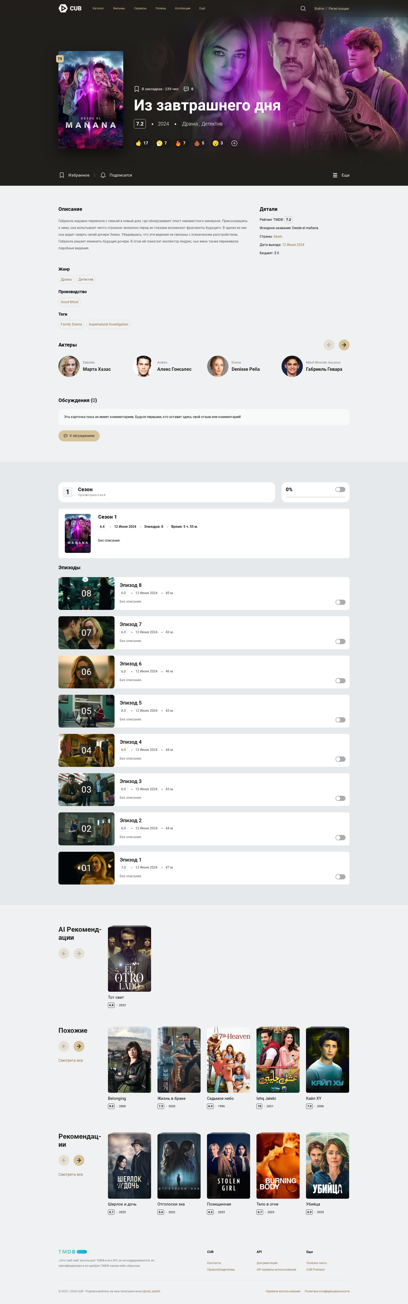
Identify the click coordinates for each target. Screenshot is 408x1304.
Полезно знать (316, 1263)
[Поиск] (303, 8)
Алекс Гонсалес (174, 369)
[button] (344, 345)
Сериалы (140, 8)
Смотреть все (70, 1060)
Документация (267, 1263)
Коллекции (182, 8)
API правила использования (276, 1269)
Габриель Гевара (324, 369)
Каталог (98, 8)
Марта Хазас (97, 369)
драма (190, 124)
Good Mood (69, 302)
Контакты (214, 1263)
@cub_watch (151, 1291)
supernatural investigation (108, 324)
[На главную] (70, 8)
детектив (212, 124)
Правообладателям (221, 1269)
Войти (319, 8)
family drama (71, 324)
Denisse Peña (246, 369)
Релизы (161, 8)
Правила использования (283, 1291)
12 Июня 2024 (293, 245)
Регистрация (339, 8)
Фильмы (119, 8)
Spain (277, 236)
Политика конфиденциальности (327, 1291)
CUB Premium (315, 1269)
